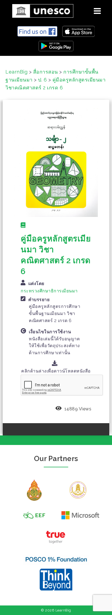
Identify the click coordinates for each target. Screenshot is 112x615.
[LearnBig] (40, 10)
